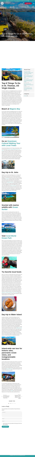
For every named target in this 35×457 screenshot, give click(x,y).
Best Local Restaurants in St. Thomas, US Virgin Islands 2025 (28, 76)
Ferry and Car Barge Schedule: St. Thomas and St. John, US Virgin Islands (28, 72)
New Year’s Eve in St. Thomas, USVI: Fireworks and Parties (28, 84)
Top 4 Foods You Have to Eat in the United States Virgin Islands (28, 80)
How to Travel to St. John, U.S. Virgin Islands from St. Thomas (28, 89)
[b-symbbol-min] (2, 3)
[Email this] (9, 403)
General (25, 95)
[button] (34, 3)
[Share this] (11, 403)
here (28, 0)
